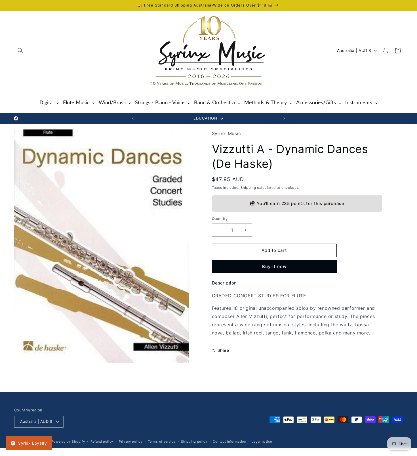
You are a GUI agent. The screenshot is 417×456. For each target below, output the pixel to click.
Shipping (248, 187)
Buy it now (274, 266)
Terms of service (161, 442)
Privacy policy (130, 442)
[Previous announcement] (133, 118)
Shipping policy (194, 442)
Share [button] (223, 350)
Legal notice (262, 442)
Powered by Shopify (68, 442)
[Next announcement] (284, 118)
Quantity (220, 218)
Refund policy (101, 442)
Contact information (229, 442)
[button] (20, 50)
